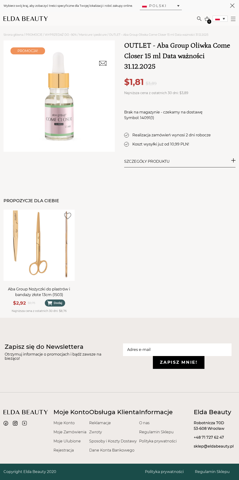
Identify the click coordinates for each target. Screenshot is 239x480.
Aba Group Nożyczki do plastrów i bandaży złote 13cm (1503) (39, 292)
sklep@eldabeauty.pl (214, 446)
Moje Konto (64, 423)
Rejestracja (63, 450)
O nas (144, 423)
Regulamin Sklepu (156, 432)
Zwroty (95, 432)
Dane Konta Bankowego (111, 450)
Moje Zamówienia (69, 432)
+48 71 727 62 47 (209, 437)
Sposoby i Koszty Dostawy (113, 441)
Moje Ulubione (67, 441)
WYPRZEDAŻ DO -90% (61, 34)
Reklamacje (100, 423)
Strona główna (13, 34)
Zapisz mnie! (178, 362)
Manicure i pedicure (93, 34)
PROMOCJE (34, 34)
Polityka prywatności (158, 441)
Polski (158, 6)
